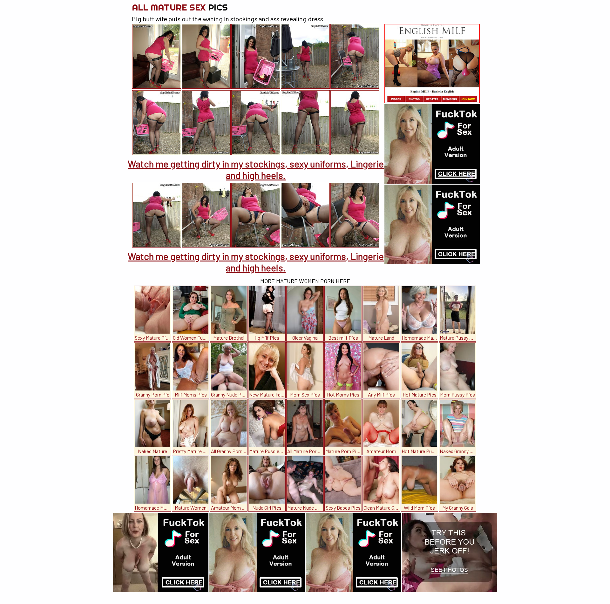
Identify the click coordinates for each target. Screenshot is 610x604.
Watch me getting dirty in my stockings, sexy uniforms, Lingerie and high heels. (256, 169)
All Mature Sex (180, 7)
